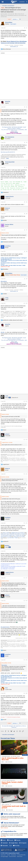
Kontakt (8, 854)
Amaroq (16, 132)
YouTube (17, 845)
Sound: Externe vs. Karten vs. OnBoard (17, 128)
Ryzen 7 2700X (6, 532)
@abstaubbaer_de (14, 46)
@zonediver (4, 281)
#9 (26, 278)
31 (3, 762)
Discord (11, 840)
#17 (26, 578)
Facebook (5, 843)
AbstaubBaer (5, 14)
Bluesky (18, 840)
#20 (26, 693)
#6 (26, 213)
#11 (26, 329)
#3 (26, 142)
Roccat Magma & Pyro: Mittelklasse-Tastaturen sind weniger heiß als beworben (14, 42)
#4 (26, 167)
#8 (26, 251)
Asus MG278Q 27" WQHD (12, 537)
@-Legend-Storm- (5, 627)
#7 (26, 230)
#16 (26, 551)
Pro (10, 397)
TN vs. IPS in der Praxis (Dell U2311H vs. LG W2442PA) (12, 129)
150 (4, 810)
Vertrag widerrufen (21, 854)
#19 (26, 660)
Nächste (15, 19)
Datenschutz (19, 856)
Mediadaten (13, 854)
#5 (26, 202)
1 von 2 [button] (9, 19)
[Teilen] (25, 28)
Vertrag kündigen (4, 856)
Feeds (4, 840)
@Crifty (2, 332)
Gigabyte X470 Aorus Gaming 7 (17, 532)
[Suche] (26, 1)
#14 (26, 474)
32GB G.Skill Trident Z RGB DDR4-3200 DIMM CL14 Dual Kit (13, 534)
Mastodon (5, 845)
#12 (26, 401)
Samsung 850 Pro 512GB (6, 536)
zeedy (7, 158)
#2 (26, 107)
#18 (26, 600)
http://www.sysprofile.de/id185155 (8, 152)
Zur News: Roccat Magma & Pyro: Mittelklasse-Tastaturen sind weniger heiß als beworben (13, 15)
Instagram (23, 843)
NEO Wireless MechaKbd (17, 127)
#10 (26, 303)
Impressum (3, 854)
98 (3, 786)
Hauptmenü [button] (2, 2)
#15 (26, 523)
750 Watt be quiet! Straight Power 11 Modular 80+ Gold (12, 535)
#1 (26, 28)
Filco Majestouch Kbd (6, 127)
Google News (14, 843)
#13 (26, 439)
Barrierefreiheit (12, 856)
